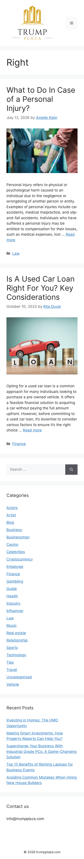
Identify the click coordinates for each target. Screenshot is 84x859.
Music (11, 625)
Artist (11, 515)
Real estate (16, 633)
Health (12, 596)
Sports (12, 647)
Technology (16, 655)
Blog (10, 522)
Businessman (18, 537)
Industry (13, 603)
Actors (12, 508)
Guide (11, 589)
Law (16, 253)
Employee (14, 566)
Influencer (14, 611)
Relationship (17, 640)
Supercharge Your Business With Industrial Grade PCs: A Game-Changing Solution (41, 751)
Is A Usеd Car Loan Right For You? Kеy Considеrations (40, 287)
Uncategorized (19, 677)
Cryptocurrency (19, 559)
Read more (32, 430)
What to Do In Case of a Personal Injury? (40, 99)
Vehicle (12, 684)
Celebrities (15, 552)
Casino (12, 544)
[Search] (71, 469)
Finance (19, 444)
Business (14, 530)
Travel (11, 670)
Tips (10, 662)
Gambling (14, 581)
